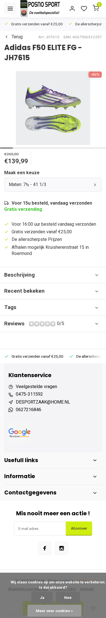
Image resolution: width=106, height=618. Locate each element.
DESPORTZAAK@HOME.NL (43, 402)
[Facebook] (45, 548)
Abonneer (79, 528)
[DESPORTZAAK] (40, 8)
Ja (42, 597)
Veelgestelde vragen (36, 386)
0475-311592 (29, 394)
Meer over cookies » (54, 610)
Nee (68, 597)
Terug (17, 36)
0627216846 (28, 409)
